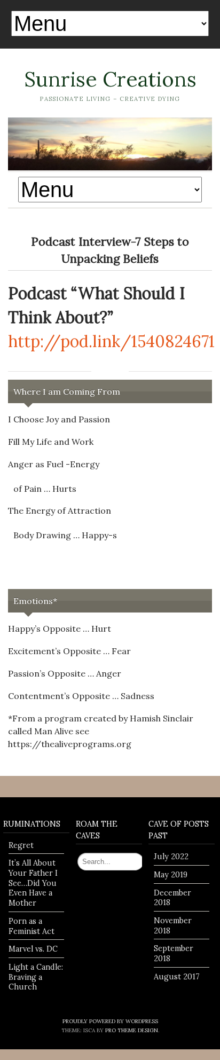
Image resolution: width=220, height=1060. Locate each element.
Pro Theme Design (131, 1030)
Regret (21, 845)
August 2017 (177, 977)
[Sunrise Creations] (110, 143)
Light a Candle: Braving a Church (36, 977)
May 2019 (170, 875)
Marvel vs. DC (33, 949)
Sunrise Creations (110, 79)
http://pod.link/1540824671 (111, 341)
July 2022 (171, 856)
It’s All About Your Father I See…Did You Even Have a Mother (33, 883)
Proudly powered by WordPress (110, 1021)
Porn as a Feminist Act (31, 926)
